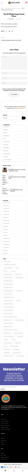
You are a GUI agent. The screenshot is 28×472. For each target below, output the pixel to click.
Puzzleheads (11, 19)
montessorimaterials (19, 320)
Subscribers (3, 440)
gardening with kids (8, 277)
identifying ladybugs (8, 290)
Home (2, 8)
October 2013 (6, 241)
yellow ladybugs (20, 356)
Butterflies (6, 135)
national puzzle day (18, 333)
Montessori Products (5, 425)
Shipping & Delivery (5, 457)
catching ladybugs (8, 267)
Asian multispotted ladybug (9, 264)
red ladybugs (7, 349)
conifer (16, 267)
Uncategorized (7, 159)
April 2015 (5, 232)
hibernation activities (8, 284)
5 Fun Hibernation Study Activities (16, 190)
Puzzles (5, 156)
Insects (5, 150)
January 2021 (6, 223)
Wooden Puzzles (4, 423)
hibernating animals (8, 281)
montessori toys (7, 333)
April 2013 (5, 253)
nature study (20, 336)
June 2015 (5, 229)
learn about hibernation (9, 307)
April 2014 (5, 235)
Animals (5, 129)
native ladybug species (9, 336)
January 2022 (6, 211)
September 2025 (7, 202)
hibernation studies (8, 287)
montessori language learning (10, 316)
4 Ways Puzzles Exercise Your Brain (12, 8)
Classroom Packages (5, 429)
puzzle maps (18, 343)
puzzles (5, 346)
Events (5, 144)
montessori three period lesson (10, 329)
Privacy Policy (4, 459)
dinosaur (6, 271)
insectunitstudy (19, 290)
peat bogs (6, 339)
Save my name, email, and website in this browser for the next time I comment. (14, 89)
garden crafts (18, 274)
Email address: (4, 387)
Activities (6, 126)
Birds (5, 132)
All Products (3, 419)
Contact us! (12, 409)
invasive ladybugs (8, 294)
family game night (8, 274)
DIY (4, 138)
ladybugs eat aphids (8, 303)
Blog (2, 442)
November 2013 (7, 238)
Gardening (6, 147)
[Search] (24, 118)
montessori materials (8, 323)
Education (6, 141)
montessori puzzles (8, 326)
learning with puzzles (8, 310)
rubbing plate (16, 349)
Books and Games (5, 421)
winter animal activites (8, 356)
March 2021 (6, 217)
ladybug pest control (8, 300)
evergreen (13, 271)
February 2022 (7, 208)
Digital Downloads (5, 427)
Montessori (6, 153)
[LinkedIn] (12, 31)
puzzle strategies (14, 346)
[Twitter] (9, 31)
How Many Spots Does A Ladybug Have (17, 177)
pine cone (14, 339)
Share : (3, 31)
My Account (3, 455)
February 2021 (6, 220)
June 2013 (5, 250)
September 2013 (7, 244)
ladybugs (18, 300)
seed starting (7, 352)
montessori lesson (8, 320)
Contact (2, 444)
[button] (25, 3)
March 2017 (6, 226)
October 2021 (6, 214)
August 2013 (6, 247)
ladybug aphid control (8, 297)
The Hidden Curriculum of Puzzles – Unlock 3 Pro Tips (16, 170)
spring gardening (16, 352)
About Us (3, 438)
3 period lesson (7, 261)
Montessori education (8, 313)
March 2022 (6, 205)
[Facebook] (6, 31)
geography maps (19, 277)
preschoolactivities (8, 343)
